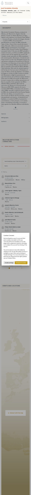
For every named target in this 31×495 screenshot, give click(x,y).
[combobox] (15, 21)
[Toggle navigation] (28, 3)
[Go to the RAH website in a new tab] (2, 3)
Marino (4, 15)
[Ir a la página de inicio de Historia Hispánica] (8, 3)
